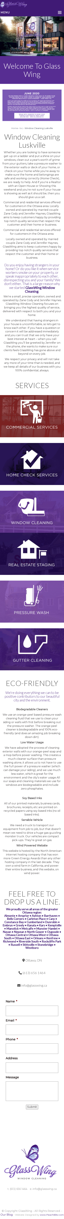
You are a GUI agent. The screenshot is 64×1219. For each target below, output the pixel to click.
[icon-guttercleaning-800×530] (32, 649)
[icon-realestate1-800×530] (32, 554)
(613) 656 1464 (24, 48)
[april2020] (32, 105)
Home (14, 128)
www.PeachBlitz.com (52, 1214)
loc (21, 128)
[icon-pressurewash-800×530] (32, 602)
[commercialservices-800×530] (32, 416)
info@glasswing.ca (39, 48)
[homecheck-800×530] (32, 464)
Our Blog (6, 1214)
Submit (32, 1106)
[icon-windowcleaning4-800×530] (32, 512)
